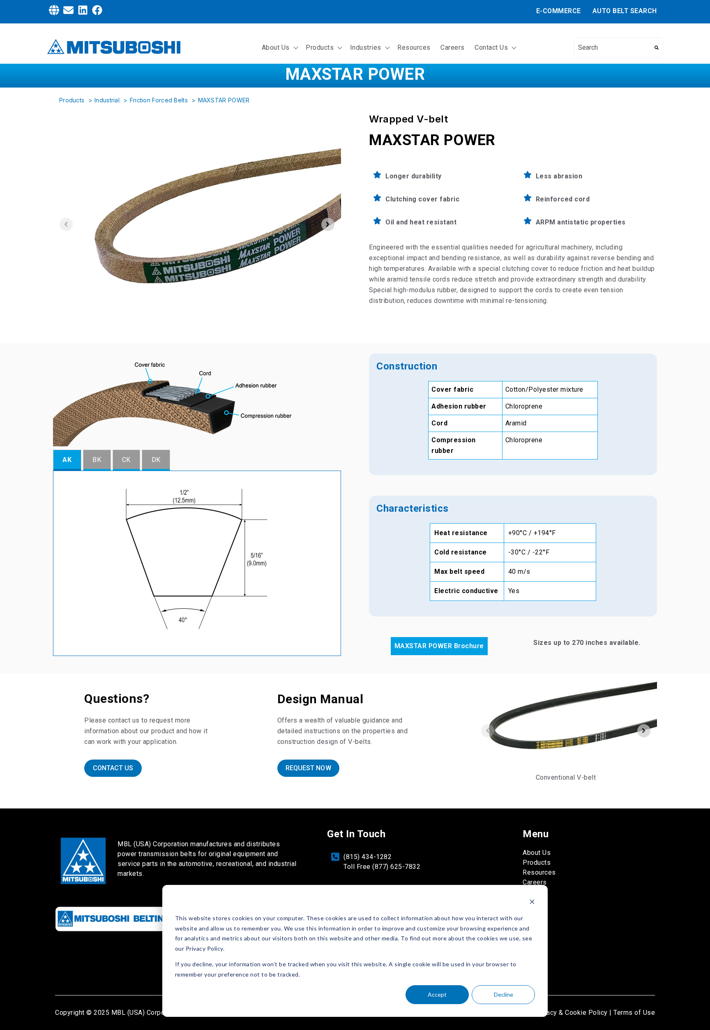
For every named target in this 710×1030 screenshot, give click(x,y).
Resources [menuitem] (539, 872)
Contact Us (491, 47)
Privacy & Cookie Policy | (573, 1012)
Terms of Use (634, 1012)
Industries (365, 47)
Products (320, 47)
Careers (452, 47)
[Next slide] (327, 224)
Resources (414, 47)
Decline (503, 994)
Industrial (108, 100)
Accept (437, 994)
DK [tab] (156, 460)
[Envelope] (68, 11)
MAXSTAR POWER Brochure (439, 646)
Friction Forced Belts (160, 100)
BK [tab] (96, 460)
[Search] (656, 47)
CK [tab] (126, 460)
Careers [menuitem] (535, 882)
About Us (276, 47)
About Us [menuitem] (537, 853)
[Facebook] (97, 11)
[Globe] (54, 11)
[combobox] (612, 47)
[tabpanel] (197, 563)
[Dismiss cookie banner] (532, 903)
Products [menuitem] (537, 862)
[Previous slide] (66, 224)
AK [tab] (66, 460)
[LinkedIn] (83, 11)
